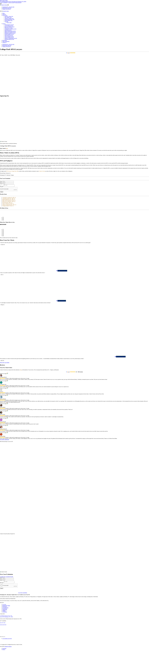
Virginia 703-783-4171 (6, 46)
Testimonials (4, 609)
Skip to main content (4, 0)
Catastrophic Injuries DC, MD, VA (8, 198)
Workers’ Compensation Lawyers (11, 38)
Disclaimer (4, 648)
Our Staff (6, 21)
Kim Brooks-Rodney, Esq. (9, 19)
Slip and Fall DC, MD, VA (7, 202)
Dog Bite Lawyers (8, 29)
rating (21, 369)
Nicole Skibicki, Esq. (8, 20)
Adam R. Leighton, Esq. (9, 18)
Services (3, 23)
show (7, 148)
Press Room (4, 40)
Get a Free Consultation (22, 592)
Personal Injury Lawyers (9, 24)
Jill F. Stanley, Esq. (8, 17)
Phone (1, 182)
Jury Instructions (5, 607)
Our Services (4, 608)
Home (3, 13)
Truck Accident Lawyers (9, 37)
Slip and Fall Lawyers (9, 35)
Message (2, 186)
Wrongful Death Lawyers (9, 39)
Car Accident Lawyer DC (7, 638)
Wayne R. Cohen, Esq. (9, 16)
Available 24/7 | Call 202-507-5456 (6, 576)
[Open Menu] (1, 3)
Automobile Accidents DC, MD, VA (9, 197)
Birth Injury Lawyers (8, 27)
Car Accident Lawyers (9, 25)
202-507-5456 (2, 622)
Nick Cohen (9, 22)
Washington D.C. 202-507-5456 (8, 44)
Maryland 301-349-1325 (6, 45)
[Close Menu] (1, 11)
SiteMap (3, 610)
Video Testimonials (5, 41)
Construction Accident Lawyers (10, 28)
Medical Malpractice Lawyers (10, 30)
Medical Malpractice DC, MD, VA (8, 199)
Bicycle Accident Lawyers (9, 26)
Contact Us (4, 42)
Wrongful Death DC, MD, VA (8, 205)
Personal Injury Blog (6, 605)
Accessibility (4, 611)
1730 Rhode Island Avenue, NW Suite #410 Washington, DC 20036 (6, 616)
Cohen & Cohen (42, 171)
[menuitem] (75, 13)
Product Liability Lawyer (9, 34)
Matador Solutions (8, 646)
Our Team (4, 604)
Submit (1, 191)
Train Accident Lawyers (9, 36)
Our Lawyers (4, 15)
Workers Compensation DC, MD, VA (9, 204)
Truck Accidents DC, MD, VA (8, 203)
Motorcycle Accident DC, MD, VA (8, 201)
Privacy (3, 649)
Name (1, 181)
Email (1, 183)
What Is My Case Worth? (4, 362)
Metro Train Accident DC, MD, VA (8, 200)
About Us (4, 14)
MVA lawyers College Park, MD (12, 171)
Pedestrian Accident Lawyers (10, 33)
